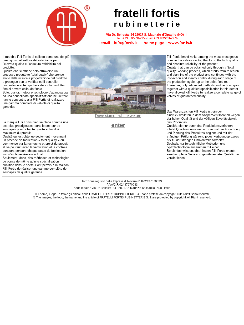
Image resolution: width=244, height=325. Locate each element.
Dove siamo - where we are (118, 116)
